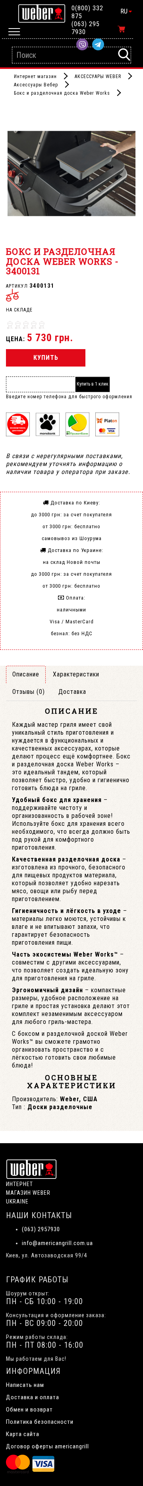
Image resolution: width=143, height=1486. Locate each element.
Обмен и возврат (29, 1409)
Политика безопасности (39, 1421)
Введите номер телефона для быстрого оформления (69, 396)
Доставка (72, 691)
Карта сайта (22, 1434)
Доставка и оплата (32, 1397)
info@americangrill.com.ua (57, 1243)
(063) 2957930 (41, 1229)
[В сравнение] (12, 295)
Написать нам (25, 1385)
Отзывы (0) (28, 691)
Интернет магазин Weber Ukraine (28, 1193)
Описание (25, 674)
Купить (45, 357)
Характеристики (76, 674)
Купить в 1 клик (92, 384)
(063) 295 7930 (86, 28)
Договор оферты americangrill (47, 1446)
